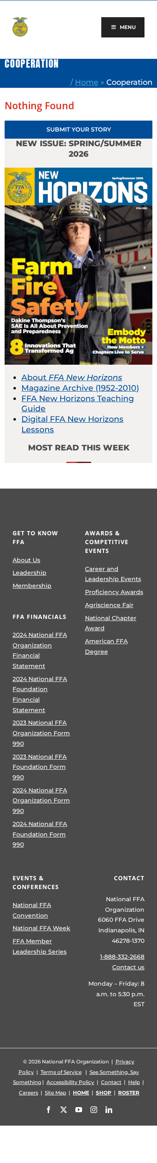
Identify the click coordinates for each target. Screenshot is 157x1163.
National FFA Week (41, 928)
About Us (26, 560)
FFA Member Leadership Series (40, 946)
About (71, 377)
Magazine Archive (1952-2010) (80, 388)
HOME (81, 1092)
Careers (28, 1092)
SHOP (103, 1092)
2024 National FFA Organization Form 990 (41, 801)
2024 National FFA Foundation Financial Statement (40, 694)
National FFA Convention (32, 910)
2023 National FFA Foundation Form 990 (40, 767)
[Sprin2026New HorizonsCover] (78, 171)
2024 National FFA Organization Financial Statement (40, 650)
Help (134, 1082)
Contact (111, 1082)
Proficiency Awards (114, 592)
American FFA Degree (106, 646)
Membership (32, 585)
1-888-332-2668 (122, 956)
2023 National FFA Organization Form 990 (41, 733)
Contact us (128, 967)
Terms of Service (61, 1072)
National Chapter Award (110, 623)
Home (86, 82)
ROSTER (128, 1092)
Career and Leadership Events (113, 574)
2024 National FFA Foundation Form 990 (40, 834)
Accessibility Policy (70, 1082)
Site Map (55, 1092)
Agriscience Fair (109, 605)
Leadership (29, 572)
